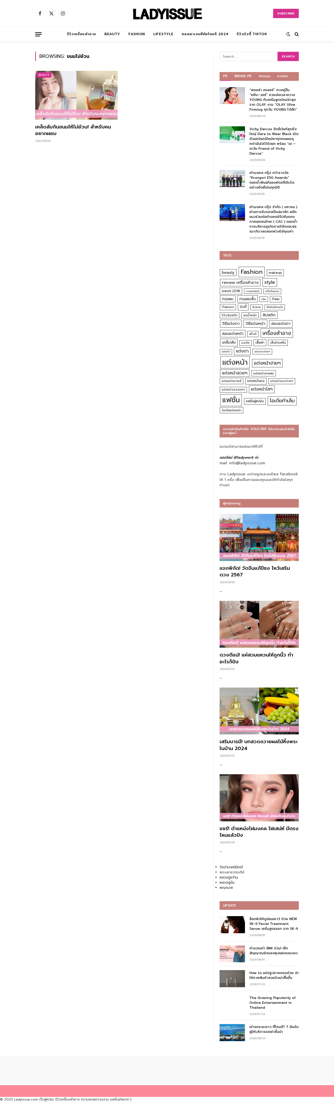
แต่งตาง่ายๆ (262, 352)
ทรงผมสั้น (247, 299)
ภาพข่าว (282, 76)
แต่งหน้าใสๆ (262, 389)
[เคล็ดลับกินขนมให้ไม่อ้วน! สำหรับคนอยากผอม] (76, 95)
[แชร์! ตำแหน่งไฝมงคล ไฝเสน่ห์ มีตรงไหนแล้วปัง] (259, 797)
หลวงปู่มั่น (227, 882)
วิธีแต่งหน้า (255, 323)
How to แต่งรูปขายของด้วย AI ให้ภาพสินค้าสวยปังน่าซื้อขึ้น (274, 975)
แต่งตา (242, 351)
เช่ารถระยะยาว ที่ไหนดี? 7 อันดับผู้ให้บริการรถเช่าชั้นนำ (274, 1029)
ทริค (263, 299)
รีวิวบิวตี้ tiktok (252, 34)
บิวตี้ (243, 306)
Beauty (112, 34)
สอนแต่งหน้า (233, 333)
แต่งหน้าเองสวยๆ (233, 389)
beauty (228, 272)
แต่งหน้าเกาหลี (231, 381)
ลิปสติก (269, 315)
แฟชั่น (231, 400)
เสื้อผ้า (260, 342)
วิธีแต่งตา (231, 323)
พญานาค (226, 887)
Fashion (136, 34)
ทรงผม (228, 299)
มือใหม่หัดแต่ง (275, 307)
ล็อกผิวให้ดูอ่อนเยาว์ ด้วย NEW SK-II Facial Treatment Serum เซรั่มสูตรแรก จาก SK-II (273, 924)
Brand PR (243, 76)
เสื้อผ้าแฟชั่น (278, 342)
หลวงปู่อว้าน (229, 877)
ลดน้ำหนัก (250, 315)
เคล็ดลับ (229, 342)
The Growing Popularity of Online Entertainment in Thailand (272, 1003)
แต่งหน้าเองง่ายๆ (281, 381)
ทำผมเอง (228, 307)
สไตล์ (252, 333)
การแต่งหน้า (253, 291)
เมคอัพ (245, 343)
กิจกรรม (264, 76)
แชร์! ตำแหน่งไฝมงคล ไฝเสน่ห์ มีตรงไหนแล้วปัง (259, 831)
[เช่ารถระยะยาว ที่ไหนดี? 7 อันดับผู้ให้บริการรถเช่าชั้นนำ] (232, 1032)
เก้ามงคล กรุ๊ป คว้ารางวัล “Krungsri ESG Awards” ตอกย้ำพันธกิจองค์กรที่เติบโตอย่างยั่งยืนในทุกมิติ (271, 180)
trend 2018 (231, 291)
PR (225, 76)
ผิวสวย (256, 307)
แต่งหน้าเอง (256, 380)
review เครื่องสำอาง (240, 282)
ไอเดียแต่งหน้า (231, 410)
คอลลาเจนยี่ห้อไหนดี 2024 (205, 34)
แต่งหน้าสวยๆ (234, 373)
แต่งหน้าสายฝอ (263, 373)
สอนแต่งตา (280, 324)
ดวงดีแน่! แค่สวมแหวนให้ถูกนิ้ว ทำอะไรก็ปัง (256, 658)
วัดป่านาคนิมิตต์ (231, 867)
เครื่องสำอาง (277, 333)
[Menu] (38, 34)
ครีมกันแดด (272, 291)
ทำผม (275, 299)
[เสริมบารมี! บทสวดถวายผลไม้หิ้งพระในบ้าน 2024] (259, 711)
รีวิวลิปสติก (229, 315)
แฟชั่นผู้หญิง (255, 401)
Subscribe (286, 13)
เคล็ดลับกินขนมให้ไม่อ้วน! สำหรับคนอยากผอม (73, 130)
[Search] (296, 34)
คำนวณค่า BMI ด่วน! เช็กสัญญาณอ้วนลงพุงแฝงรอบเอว (273, 951)
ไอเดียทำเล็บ (282, 400)
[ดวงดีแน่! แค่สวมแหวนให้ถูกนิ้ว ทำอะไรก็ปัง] (259, 624)
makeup (275, 272)
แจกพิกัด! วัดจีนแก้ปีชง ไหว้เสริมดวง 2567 (255, 571)
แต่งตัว (226, 352)
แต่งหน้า (235, 362)
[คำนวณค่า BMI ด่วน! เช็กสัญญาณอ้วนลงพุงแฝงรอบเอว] (232, 953)
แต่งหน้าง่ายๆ (267, 363)
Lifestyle (163, 34)
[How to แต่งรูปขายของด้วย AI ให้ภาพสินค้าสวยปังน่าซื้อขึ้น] (232, 978)
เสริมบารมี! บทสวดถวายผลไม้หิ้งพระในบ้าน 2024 (259, 745)
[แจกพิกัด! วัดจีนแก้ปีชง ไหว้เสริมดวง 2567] (259, 537)
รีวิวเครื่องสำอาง (81, 34)
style (269, 282)
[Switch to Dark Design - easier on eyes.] (288, 34)
